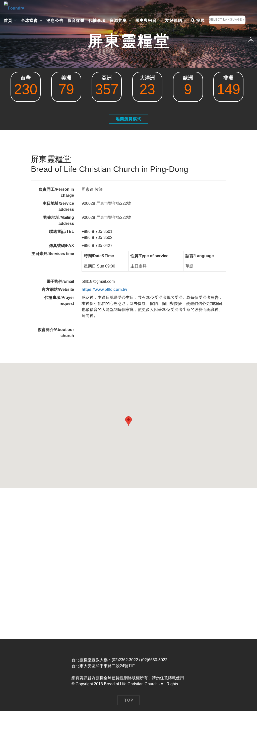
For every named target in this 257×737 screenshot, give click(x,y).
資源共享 (118, 20)
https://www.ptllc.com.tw (104, 289)
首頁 (8, 20)
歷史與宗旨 (146, 20)
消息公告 (54, 20)
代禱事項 (97, 20)
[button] (128, 421)
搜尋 (200, 20)
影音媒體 (76, 20)
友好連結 (173, 20)
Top (128, 700)
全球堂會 (29, 20)
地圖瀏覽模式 (128, 118)
